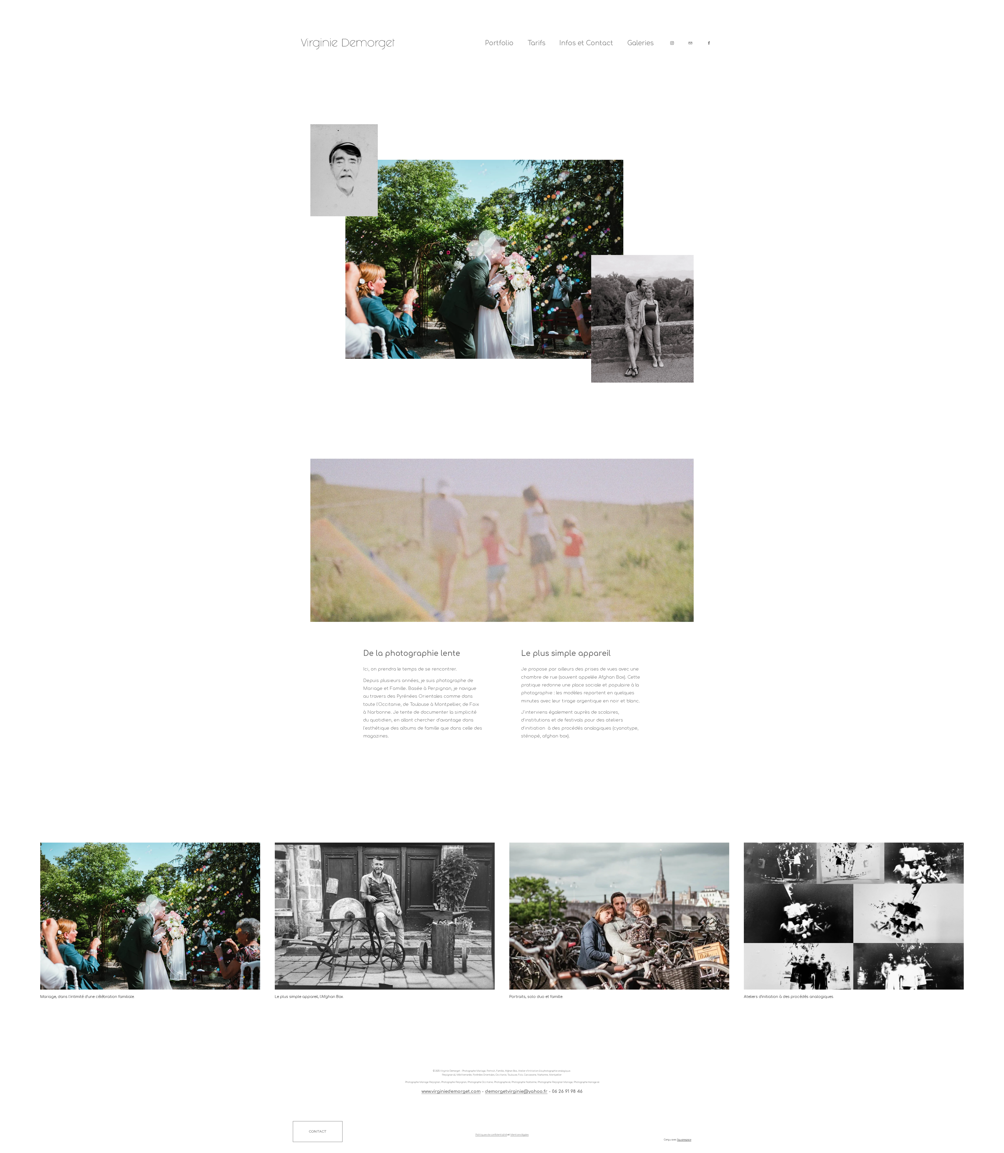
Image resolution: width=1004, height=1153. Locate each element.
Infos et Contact (586, 43)
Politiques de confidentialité (491, 1135)
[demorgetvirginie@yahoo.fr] (690, 43)
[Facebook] (709, 43)
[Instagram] (672, 43)
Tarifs (536, 43)
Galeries (640, 43)
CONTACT (318, 1131)
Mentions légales (519, 1135)
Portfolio (499, 43)
